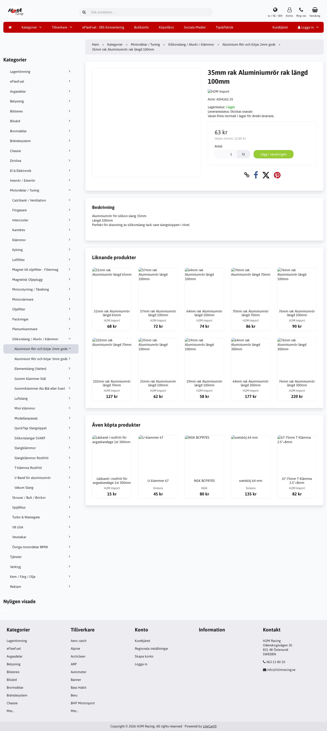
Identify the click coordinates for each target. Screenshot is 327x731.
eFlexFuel (17, 81)
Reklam (15, 586)
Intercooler (20, 220)
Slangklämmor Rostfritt (31, 458)
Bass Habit (78, 687)
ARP (74, 664)
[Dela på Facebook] (256, 174)
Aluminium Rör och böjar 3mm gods (40, 359)
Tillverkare (59, 27)
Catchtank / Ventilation (29, 200)
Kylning (17, 250)
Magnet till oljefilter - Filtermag (35, 269)
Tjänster (16, 557)
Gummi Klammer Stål (30, 379)
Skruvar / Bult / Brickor (29, 497)
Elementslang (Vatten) (30, 369)
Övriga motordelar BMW (30, 547)
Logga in (307, 27)
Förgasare (19, 210)
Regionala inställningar (151, 648)
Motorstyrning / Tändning (30, 289)
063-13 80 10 (275, 662)
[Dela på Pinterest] (277, 174)
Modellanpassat (26, 418)
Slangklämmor (25, 448)
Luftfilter (18, 260)
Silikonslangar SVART (29, 438)
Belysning (17, 101)
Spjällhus (18, 507)
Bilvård (15, 121)
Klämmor (19, 240)
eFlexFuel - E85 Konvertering (103, 27)
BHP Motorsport (83, 703)
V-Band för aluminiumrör (32, 478)
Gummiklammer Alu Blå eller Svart (39, 388)
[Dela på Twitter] (266, 174)
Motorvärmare (22, 299)
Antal (218, 146)
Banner (76, 680)
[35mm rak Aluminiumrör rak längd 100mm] (10, 610)
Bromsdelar (18, 131)
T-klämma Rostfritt (28, 468)
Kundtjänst (280, 27)
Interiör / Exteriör (22, 180)
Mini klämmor (24, 408)
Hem (95, 44)
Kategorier (29, 27)
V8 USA (17, 527)
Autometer (78, 672)
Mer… (10, 711)
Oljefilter (18, 309)
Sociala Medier (195, 27)
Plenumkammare (24, 329)
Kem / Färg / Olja (22, 576)
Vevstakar (19, 537)
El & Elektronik (20, 171)
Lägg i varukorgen (273, 154)
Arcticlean (78, 656)
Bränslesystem (20, 141)
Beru (74, 695)
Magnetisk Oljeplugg (27, 279)
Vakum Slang (23, 487)
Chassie (15, 151)
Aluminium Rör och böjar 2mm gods (40, 349)
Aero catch (78, 641)
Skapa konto (144, 656)
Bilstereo (16, 111)
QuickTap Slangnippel (30, 428)
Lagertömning (20, 71)
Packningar (20, 319)
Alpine (75, 648)
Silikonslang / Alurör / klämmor (35, 339)
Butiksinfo (141, 27)
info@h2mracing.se (281, 670)
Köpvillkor (166, 27)
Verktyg (15, 567)
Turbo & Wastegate (26, 517)
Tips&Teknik (224, 27)
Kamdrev (18, 230)
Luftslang (21, 398)
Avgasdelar (18, 91)
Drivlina (15, 161)
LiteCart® (210, 726)
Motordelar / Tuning (24, 190)
